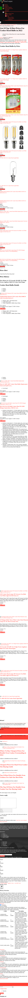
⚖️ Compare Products (7, 7)
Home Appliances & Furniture (10, 24)
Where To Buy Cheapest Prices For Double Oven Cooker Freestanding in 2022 (13, 753)
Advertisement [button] (3, 967)
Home (1, 24)
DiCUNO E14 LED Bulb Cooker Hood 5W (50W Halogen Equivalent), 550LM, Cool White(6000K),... (12, 251)
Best (3, 741)
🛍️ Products (5, 4)
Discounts (7, 9)
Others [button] (1, 973)
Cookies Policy (11, 18)
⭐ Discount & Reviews (8, 8)
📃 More (4, 12)
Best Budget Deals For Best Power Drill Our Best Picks (14, 738)
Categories (5, 845)
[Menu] (0, 22)
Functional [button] (2, 949)
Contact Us (10, 19)
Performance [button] (2, 955)
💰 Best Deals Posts (9, 13)
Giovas (1, 37)
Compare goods (10, 827)
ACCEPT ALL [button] (18, 883)
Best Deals (5, 841)
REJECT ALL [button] (11, 883)
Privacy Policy (11, 17)
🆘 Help (7, 16)
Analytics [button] (2, 961)
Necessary (4, 905)
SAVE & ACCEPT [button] (4, 978)
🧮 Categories (6, 6)
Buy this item (2, 308)
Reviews (7, 10)
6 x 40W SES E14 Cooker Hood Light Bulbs (9, 157)
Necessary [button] (2, 903)
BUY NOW (2, 605)
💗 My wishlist (8, 14)
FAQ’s (4, 833)
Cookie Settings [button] (3, 883)
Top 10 (5, 741)
